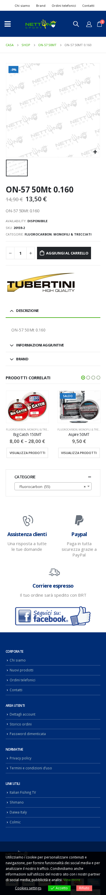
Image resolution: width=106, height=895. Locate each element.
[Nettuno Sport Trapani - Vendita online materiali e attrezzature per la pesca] (41, 24)
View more (71, 879)
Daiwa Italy (18, 812)
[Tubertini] (41, 282)
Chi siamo (22, 5)
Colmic (15, 822)
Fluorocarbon (38, 234)
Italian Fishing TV (23, 792)
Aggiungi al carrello (67, 253)
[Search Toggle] (76, 23)
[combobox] (53, 486)
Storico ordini (21, 724)
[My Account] (89, 24)
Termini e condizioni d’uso (31, 768)
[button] (83, 377)
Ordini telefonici (64, 5)
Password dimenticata (28, 733)
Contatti (88, 5)
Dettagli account (22, 714)
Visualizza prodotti (27, 453)
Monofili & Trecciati (72, 234)
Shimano (17, 802)
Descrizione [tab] (27, 310)
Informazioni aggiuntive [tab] (40, 345)
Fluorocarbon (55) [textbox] (51, 486)
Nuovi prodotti (21, 670)
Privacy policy (20, 758)
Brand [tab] (22, 358)
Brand (41, 5)
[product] (27, 407)
